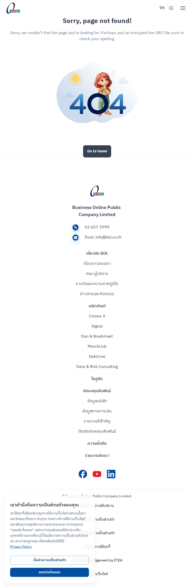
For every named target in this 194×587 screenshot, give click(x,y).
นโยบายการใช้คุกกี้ (97, 547)
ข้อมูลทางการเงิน (97, 411)
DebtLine (97, 357)
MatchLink (97, 347)
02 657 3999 (97, 227)
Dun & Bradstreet (97, 337)
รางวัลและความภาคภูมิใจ (97, 284)
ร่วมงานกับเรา (97, 456)
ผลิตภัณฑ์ (97, 306)
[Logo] (13, 8)
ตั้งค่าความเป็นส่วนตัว (49, 560)
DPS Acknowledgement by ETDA (97, 560)
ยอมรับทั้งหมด (49, 572)
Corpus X (97, 316)
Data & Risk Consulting (97, 367)
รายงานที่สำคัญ (97, 421)
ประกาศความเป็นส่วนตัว (97, 533)
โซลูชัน (97, 379)
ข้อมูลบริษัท (97, 401)
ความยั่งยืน (97, 444)
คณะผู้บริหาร (97, 274)
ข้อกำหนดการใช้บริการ (97, 506)
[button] (162, 8)
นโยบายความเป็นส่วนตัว (97, 519)
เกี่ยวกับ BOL (97, 254)
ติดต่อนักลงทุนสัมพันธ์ (97, 432)
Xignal (97, 326)
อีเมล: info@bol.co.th (103, 237)
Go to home (97, 151)
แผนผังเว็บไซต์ (97, 574)
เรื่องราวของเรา (97, 264)
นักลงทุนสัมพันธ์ (97, 391)
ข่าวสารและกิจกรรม (97, 294)
